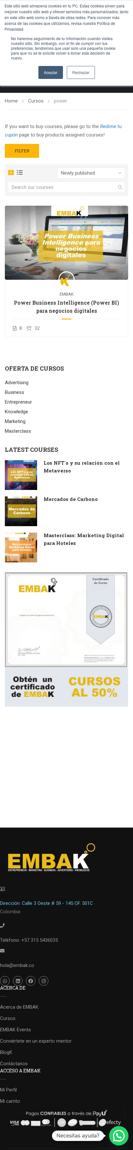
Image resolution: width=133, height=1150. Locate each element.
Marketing (15, 421)
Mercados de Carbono (71, 499)
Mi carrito (10, 1101)
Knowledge (16, 412)
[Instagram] (43, 981)
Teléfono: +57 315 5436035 (29, 940)
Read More (66, 242)
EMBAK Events (15, 1030)
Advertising (16, 382)
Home (11, 101)
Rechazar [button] (80, 72)
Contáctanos (14, 1064)
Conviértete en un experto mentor (36, 1041)
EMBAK (67, 294)
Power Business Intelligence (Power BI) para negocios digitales (66, 306)
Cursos (36, 101)
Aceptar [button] (50, 72)
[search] (120, 187)
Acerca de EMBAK (19, 1007)
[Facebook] (31, 981)
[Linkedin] (18, 981)
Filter (22, 151)
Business (14, 392)
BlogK (6, 1052)
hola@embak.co (17, 965)
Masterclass (18, 431)
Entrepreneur (18, 402)
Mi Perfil (8, 1090)
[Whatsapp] (5, 981)
